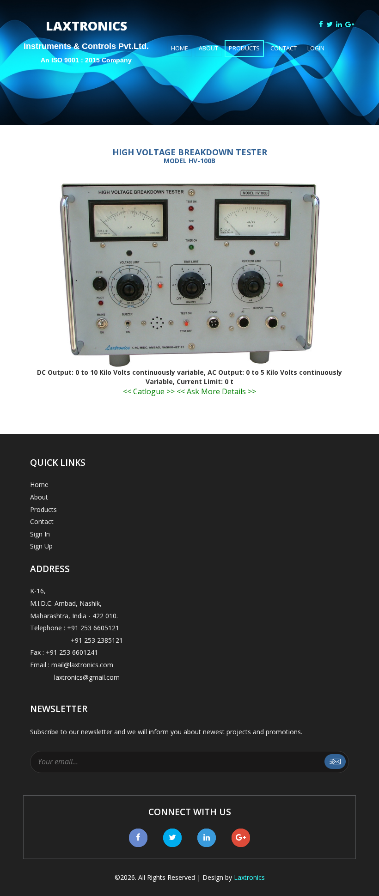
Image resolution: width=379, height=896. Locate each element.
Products (244, 48)
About (208, 48)
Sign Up (41, 546)
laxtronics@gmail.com (75, 677)
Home (179, 48)
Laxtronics (249, 877)
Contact (283, 48)
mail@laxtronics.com (82, 664)
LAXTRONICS (86, 35)
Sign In (40, 534)
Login (315, 48)
